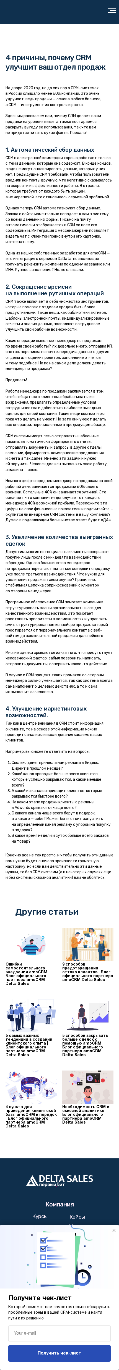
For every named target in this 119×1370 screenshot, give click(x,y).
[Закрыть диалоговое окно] (114, 1230)
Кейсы (77, 1217)
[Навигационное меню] (112, 10)
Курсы (40, 1216)
